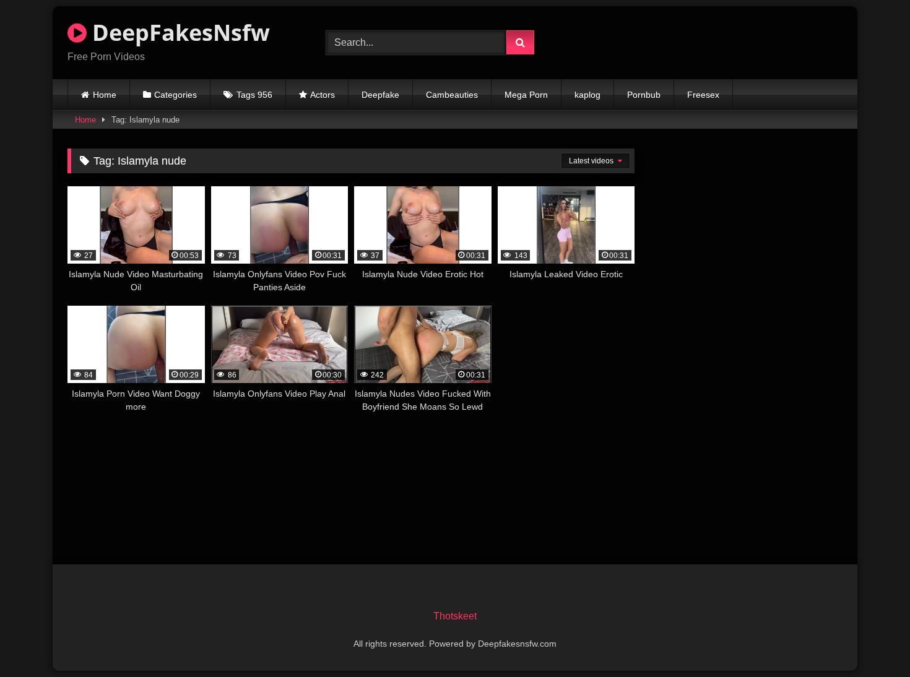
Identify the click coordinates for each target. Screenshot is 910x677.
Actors (322, 95)
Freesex (703, 95)
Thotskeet (455, 616)
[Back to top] (871, 640)
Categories (175, 95)
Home (104, 95)
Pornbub (644, 95)
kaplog (587, 95)
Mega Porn (526, 95)
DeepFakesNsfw (178, 32)
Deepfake (380, 95)
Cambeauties (452, 95)
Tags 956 (254, 95)
